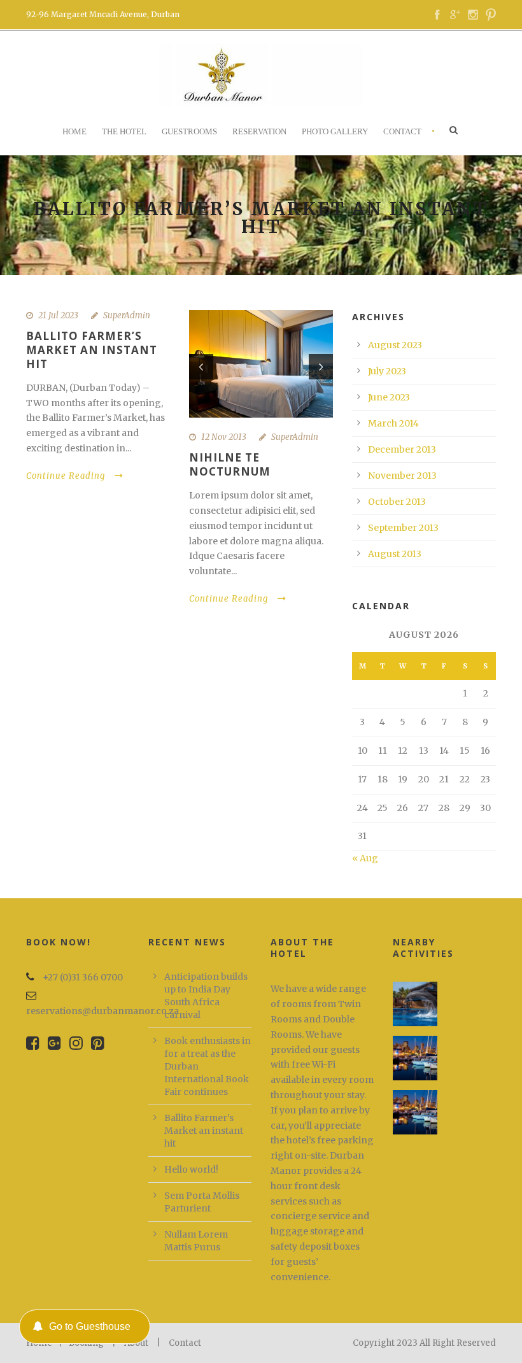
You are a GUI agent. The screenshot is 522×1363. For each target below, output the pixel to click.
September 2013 (403, 527)
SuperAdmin (126, 315)
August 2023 (395, 345)
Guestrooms (189, 131)
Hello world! (191, 1169)
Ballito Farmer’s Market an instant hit (91, 349)
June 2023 (389, 397)
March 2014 (393, 423)
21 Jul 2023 (58, 315)
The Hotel (124, 131)
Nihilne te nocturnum (230, 464)
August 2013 (394, 554)
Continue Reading (65, 475)
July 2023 (387, 371)
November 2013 (402, 475)
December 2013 (402, 449)
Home (74, 131)
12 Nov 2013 (223, 437)
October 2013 (397, 501)
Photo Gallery (335, 131)
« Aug (365, 858)
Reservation (259, 131)
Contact (402, 131)
